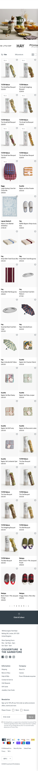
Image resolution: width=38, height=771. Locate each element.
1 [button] (16, 620)
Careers (21, 673)
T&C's (9, 751)
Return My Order (18, 748)
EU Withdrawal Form (6, 748)
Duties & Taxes (27, 748)
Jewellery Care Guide (8, 690)
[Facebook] (3, 657)
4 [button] (22, 620)
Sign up (31, 717)
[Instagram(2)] (14, 657)
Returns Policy (6, 673)
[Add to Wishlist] (17, 60)
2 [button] (18, 620)
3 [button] (20, 620)
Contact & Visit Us (7, 680)
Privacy (3, 751)
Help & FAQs (5, 676)
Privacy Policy (14, 727)
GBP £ (5, 759)
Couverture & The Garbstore (13, 764)
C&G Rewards (6, 683)
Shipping (4, 669)
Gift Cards (5, 686)
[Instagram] (6, 657)
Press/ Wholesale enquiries (27, 676)
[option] (19, 616)
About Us (22, 669)
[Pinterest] (10, 657)
